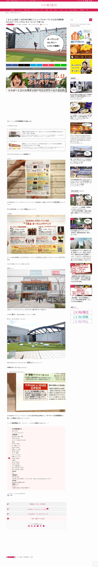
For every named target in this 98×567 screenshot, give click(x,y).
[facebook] (78, 1)
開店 (30, 24)
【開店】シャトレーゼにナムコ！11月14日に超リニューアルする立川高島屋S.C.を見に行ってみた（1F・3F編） (41, 144)
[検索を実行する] (90, 19)
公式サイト (15, 486)
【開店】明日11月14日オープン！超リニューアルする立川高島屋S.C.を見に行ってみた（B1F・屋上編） (42, 132)
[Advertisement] (36, 105)
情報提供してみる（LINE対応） (38, 504)
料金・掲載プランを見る (38, 518)
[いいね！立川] (49, 5)
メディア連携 (18, 24)
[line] (85, 1)
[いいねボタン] (8, 495)
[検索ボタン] (87, 10)
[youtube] (87, 1)
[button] (12, 65)
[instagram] (82, 1)
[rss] (89, 1)
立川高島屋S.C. (25, 24)
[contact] (91, 1)
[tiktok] (84, 1)
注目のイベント (10, 24)
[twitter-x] (80, 1)
